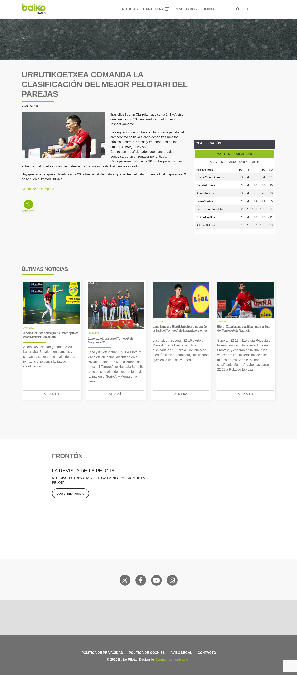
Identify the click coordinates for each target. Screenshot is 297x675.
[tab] (234, 154)
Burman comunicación (172, 659)
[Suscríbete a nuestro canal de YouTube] (156, 581)
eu (247, 9)
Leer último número (70, 493)
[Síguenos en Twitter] (125, 581)
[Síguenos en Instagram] (172, 581)
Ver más (51, 394)
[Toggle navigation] (265, 10)
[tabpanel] (234, 197)
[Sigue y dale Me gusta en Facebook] (141, 581)
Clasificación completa (38, 189)
